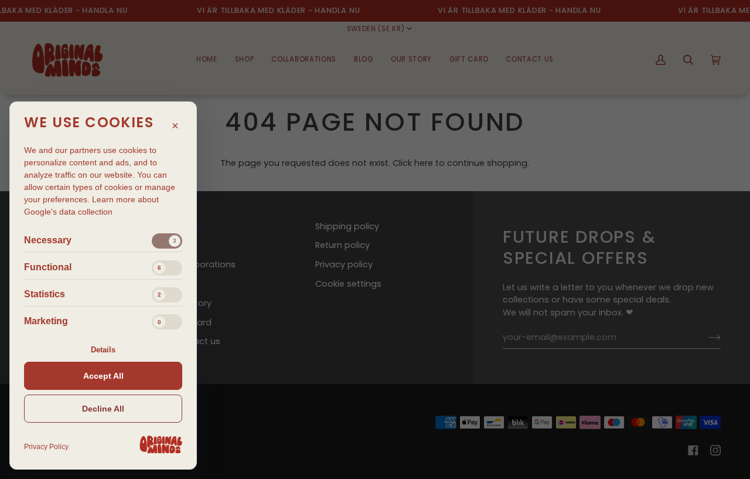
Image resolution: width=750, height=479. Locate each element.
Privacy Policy (46, 447)
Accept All (103, 376)
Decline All (103, 408)
